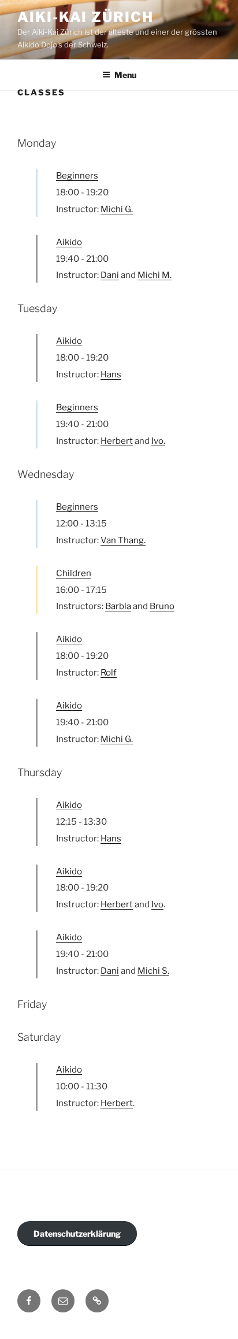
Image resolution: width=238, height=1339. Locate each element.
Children (73, 573)
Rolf (109, 672)
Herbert (117, 441)
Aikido (69, 242)
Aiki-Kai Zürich (85, 17)
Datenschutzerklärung (77, 1233)
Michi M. (154, 275)
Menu (125, 75)
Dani (110, 275)
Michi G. (117, 209)
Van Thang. (123, 540)
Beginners (77, 175)
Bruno (162, 606)
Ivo (157, 904)
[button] (97, 1300)
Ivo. (158, 441)
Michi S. (153, 971)
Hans (111, 374)
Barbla (118, 606)
